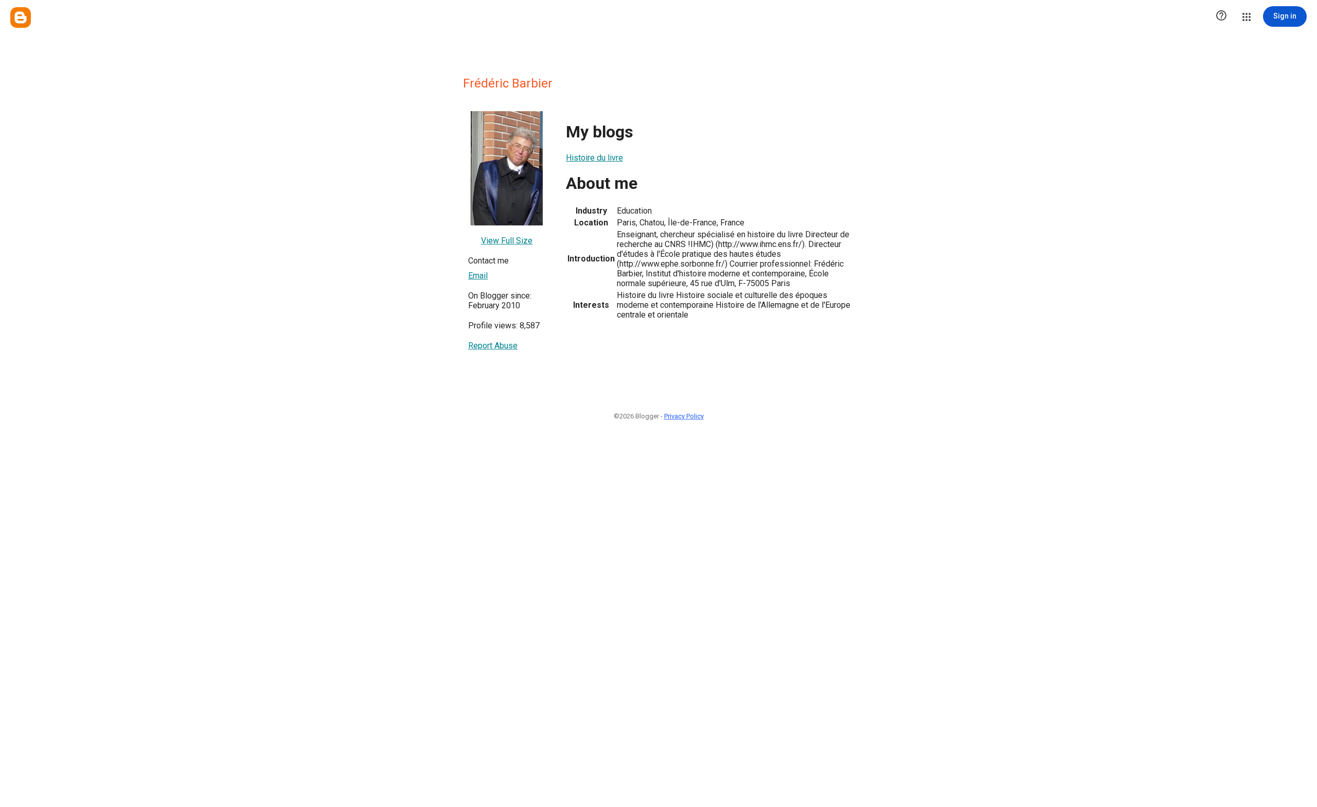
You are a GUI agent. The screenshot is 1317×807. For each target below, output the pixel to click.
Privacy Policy (684, 416)
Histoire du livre (594, 158)
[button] (1221, 16)
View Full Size (506, 240)
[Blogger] (20, 17)
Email (478, 275)
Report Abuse (493, 345)
